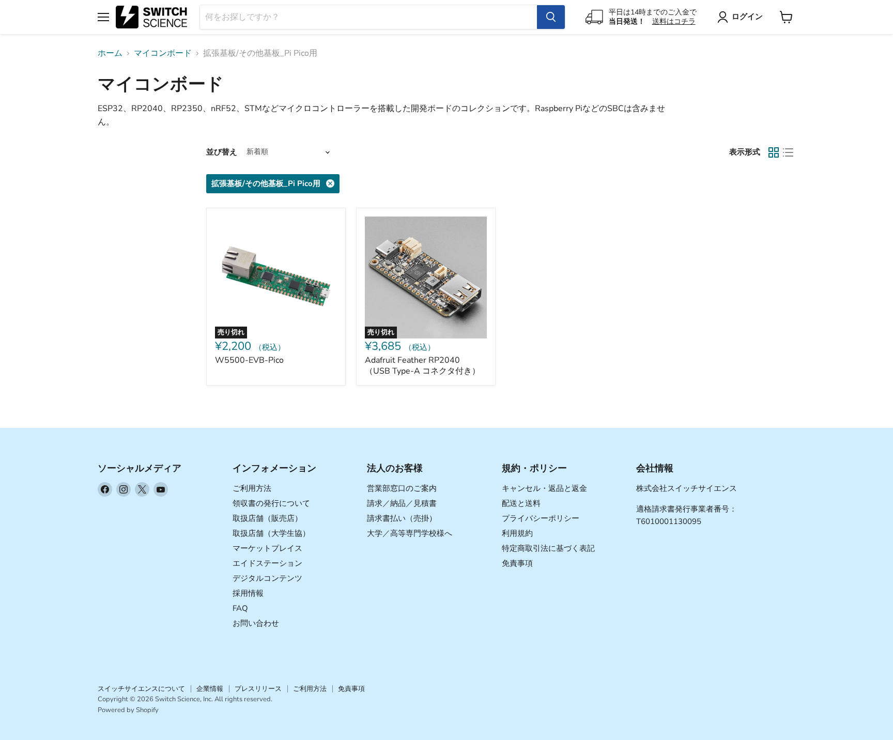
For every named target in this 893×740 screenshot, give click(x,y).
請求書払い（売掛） (402, 518)
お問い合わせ (256, 623)
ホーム (110, 53)
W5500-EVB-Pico (249, 360)
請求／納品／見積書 (402, 503)
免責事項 (517, 563)
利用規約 (517, 533)
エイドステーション (267, 563)
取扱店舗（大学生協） (271, 533)
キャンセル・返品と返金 (544, 488)
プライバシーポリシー (540, 518)
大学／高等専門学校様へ (409, 533)
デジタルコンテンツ (267, 578)
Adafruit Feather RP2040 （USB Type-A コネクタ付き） (422, 365)
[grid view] (773, 152)
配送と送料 (521, 503)
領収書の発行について (271, 503)
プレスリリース (258, 688)
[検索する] (551, 17)
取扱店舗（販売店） (267, 518)
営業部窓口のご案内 (402, 488)
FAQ (240, 608)
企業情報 (209, 688)
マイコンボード (163, 53)
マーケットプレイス (267, 548)
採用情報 (248, 593)
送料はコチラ (674, 21)
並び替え (221, 152)
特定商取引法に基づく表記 (548, 548)
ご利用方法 (252, 488)
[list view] (788, 152)
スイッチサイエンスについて (141, 688)
